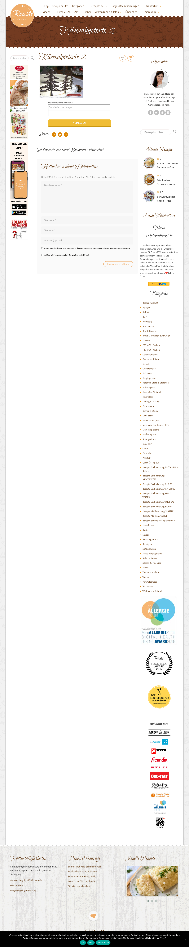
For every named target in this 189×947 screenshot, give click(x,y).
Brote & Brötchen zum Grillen (156, 335)
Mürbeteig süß (149, 434)
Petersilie (146, 453)
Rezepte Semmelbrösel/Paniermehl (158, 520)
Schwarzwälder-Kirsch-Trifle (82, 876)
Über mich (131, 12)
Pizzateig (146, 457)
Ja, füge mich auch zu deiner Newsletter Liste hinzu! (66, 255)
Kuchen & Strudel (150, 410)
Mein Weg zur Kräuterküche (155, 425)
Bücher (87, 12)
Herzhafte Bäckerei (151, 392)
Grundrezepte (149, 368)
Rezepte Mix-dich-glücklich (154, 515)
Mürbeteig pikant (150, 429)
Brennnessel (148, 326)
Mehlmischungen (150, 420)
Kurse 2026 (64, 12)
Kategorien (78, 6)
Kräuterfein (152, 6)
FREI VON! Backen (151, 345)
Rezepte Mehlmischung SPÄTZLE (157, 511)
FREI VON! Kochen (151, 349)
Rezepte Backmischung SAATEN (157, 506)
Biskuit (145, 312)
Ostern (145, 448)
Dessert (146, 340)
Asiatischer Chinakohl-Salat (82, 881)
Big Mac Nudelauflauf (79, 886)
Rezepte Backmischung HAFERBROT (159, 488)
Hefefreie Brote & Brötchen (155, 382)
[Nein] (185, 939)
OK (83, 942)
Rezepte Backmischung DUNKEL (157, 484)
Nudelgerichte (149, 439)
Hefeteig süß (148, 387)
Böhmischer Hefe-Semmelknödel (84, 866)
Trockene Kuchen (150, 572)
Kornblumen (148, 406)
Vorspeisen (147, 586)
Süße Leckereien (150, 558)
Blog (144, 316)
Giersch (146, 363)
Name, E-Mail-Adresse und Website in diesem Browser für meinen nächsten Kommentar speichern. (87, 248)
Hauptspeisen (148, 378)
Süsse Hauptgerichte (152, 553)
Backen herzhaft (150, 302)
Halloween (147, 373)
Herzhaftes (147, 396)
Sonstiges (147, 544)
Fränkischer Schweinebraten (82, 871)
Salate (145, 530)
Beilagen (146, 307)
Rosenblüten (148, 525)
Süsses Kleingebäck (151, 562)
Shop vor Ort (60, 6)
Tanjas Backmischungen (125, 6)
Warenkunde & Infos (107, 12)
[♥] (93, 916)
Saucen (145, 534)
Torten (145, 567)
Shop (46, 6)
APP (76, 12)
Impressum (150, 12)
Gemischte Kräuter (151, 359)
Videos (46, 12)
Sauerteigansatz (150, 539)
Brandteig (147, 321)
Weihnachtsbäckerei (152, 591)
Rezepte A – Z (99, 6)
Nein (91, 942)
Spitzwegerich (149, 548)
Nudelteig (147, 443)
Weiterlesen (103, 942)
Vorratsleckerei (149, 581)
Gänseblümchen (150, 354)
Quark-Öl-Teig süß (150, 462)
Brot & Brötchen (150, 331)
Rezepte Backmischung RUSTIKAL (158, 501)
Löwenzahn (147, 415)
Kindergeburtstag (150, 401)
